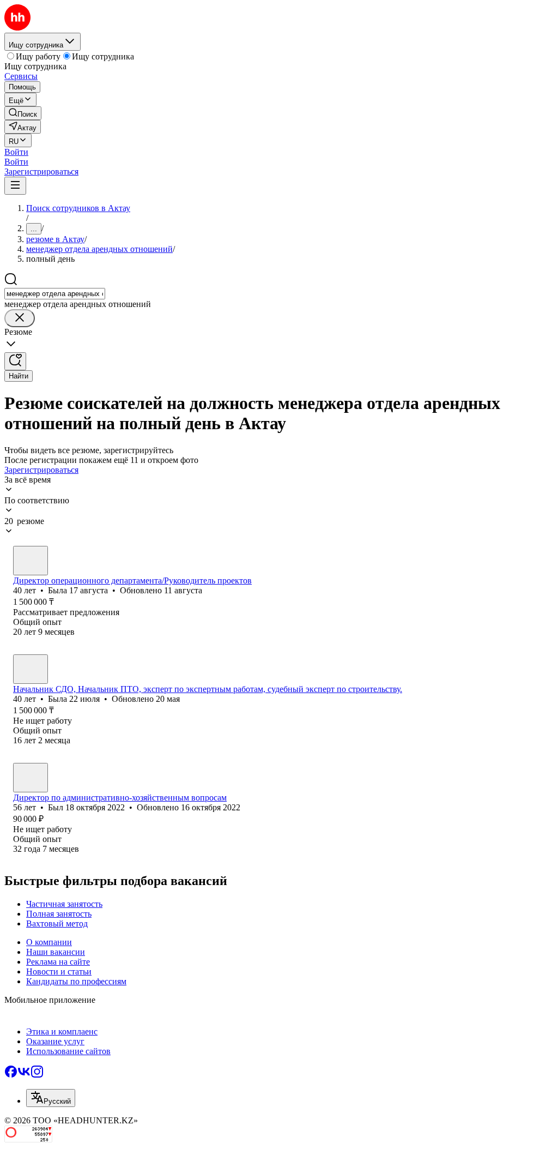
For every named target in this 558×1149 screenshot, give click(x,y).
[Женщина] (30, 560)
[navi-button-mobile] (15, 186)
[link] (22, 113)
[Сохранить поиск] (15, 361)
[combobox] (54, 293)
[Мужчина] (30, 777)
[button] (16, 152)
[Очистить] (19, 318)
